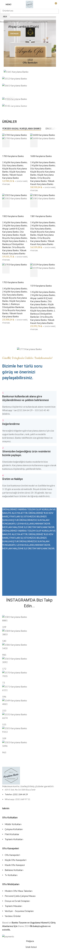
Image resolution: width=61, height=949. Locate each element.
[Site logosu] (29, 4)
